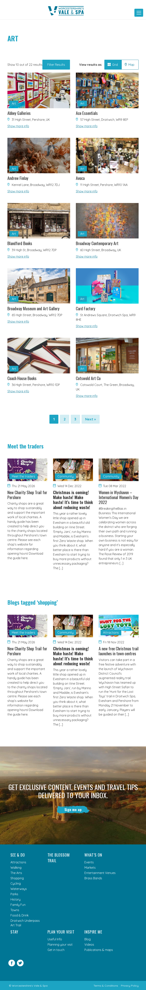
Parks (14, 894)
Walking (15, 867)
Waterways (18, 889)
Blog (87, 939)
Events (89, 862)
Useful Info (55, 939)
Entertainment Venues (100, 873)
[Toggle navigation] (138, 13)
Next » (90, 419)
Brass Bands (93, 878)
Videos (89, 944)
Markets (90, 867)
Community (65, 476)
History (15, 899)
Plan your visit (61, 932)
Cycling (15, 883)
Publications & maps (98, 950)
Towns (14, 910)
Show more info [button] (18, 126)
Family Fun (17, 905)
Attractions (111, 632)
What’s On (93, 855)
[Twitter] (20, 965)
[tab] (112, 65)
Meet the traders (23, 476)
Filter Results (56, 65)
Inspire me (93, 932)
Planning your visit (60, 944)
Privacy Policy (130, 985)
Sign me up (73, 809)
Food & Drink (19, 915)
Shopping (17, 878)
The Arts (16, 873)
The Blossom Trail (59, 857)
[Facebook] (11, 965)
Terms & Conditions (106, 985)
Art (14, 103)
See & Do (17, 855)
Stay (14, 932)
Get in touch (56, 950)
